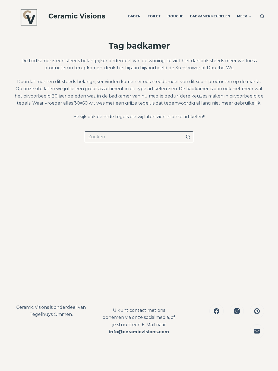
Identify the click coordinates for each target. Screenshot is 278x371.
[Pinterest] (257, 311)
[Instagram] (237, 311)
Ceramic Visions (77, 16)
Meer (242, 16)
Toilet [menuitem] (154, 16)
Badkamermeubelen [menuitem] (210, 16)
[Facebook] (216, 311)
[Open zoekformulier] (262, 16)
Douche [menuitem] (175, 16)
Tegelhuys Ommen (51, 314)
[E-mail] (257, 331)
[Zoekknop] (187, 136)
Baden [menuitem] (134, 16)
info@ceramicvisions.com (139, 331)
